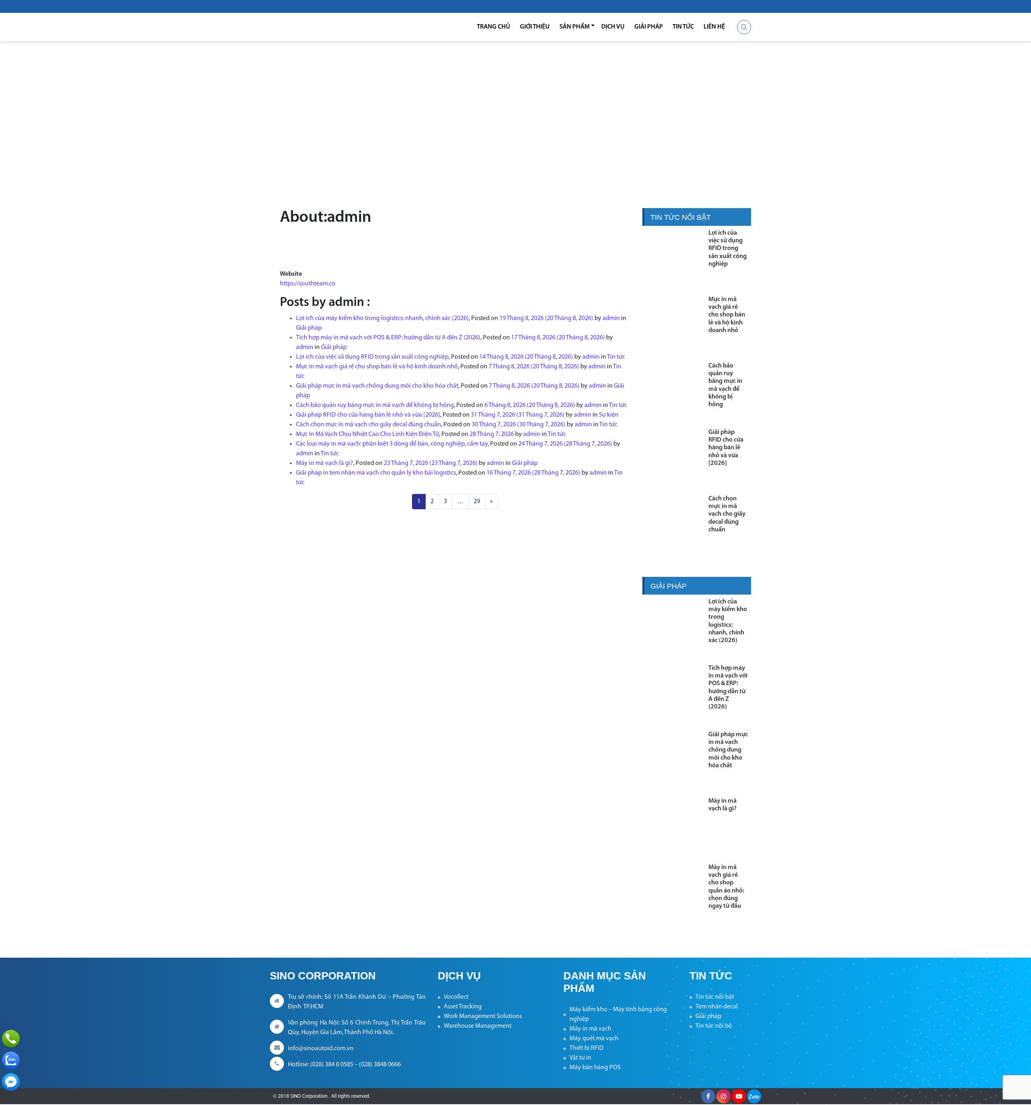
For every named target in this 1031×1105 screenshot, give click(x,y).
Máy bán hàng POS (595, 1067)
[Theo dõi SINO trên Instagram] (723, 1096)
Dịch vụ (613, 27)
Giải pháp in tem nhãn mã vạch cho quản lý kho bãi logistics (376, 473)
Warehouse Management (477, 1026)
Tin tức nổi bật (715, 997)
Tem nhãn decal (717, 1007)
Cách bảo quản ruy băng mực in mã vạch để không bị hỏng (375, 405)
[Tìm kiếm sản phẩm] (744, 27)
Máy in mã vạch (590, 1029)
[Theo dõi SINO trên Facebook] (708, 1096)
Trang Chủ (493, 27)
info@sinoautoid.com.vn (321, 1048)
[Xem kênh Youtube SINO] (739, 1096)
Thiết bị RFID (586, 1048)
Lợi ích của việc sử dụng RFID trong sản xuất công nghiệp (372, 357)
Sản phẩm (574, 27)
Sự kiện (609, 415)
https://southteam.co (307, 284)
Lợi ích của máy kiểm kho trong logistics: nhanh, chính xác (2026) (382, 318)
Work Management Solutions (483, 1016)
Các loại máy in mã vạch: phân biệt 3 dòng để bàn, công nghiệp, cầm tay (392, 444)
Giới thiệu (535, 27)
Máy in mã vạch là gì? (324, 463)
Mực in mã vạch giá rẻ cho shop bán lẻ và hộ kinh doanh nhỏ (377, 367)
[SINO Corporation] (322, 27)
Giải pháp (648, 27)
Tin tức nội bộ (714, 1026)
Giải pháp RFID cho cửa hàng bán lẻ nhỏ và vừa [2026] (368, 415)
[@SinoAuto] (11, 1082)
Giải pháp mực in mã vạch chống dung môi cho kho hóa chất (377, 386)
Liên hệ (714, 27)
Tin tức (683, 27)
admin (611, 318)
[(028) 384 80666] (11, 1038)
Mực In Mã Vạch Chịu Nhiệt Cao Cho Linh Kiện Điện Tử (367, 434)
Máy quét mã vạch (594, 1038)
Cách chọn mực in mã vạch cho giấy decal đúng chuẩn (368, 424)
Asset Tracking (463, 1007)
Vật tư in (580, 1058)
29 (477, 501)
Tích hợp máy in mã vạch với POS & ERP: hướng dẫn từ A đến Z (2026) (388, 338)
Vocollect (456, 997)
